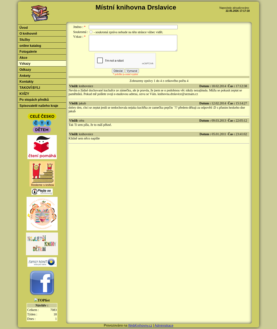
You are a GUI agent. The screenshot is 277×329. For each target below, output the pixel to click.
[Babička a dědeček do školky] (42, 214)
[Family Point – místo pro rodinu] (42, 262)
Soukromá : (80, 32)
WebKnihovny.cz (140, 325)
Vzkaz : (78, 36)
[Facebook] (42, 283)
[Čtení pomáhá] (42, 148)
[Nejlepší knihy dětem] (42, 244)
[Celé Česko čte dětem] (42, 124)
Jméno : (78, 27)
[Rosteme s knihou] (42, 174)
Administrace (164, 325)
